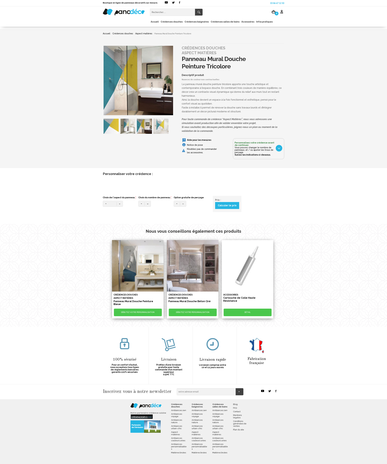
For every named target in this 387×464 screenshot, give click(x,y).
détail (247, 312)
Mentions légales (237, 416)
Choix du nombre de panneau (154, 197)
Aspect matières (143, 33)
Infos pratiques (264, 22)
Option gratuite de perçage (189, 197)
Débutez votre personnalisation (137, 312)
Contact (237, 411)
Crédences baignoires (197, 22)
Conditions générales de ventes (239, 423)
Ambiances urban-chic (176, 427)
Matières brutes (178, 452)
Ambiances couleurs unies (178, 439)
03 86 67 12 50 (277, 3)
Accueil (155, 22)
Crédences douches (172, 22)
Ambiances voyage (176, 415)
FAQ (235, 408)
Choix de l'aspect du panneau (119, 197)
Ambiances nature (176, 421)
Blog (235, 404)
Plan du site (238, 430)
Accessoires (247, 22)
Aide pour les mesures (199, 140)
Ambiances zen (178, 410)
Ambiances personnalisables (179, 446)
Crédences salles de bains (225, 22)
